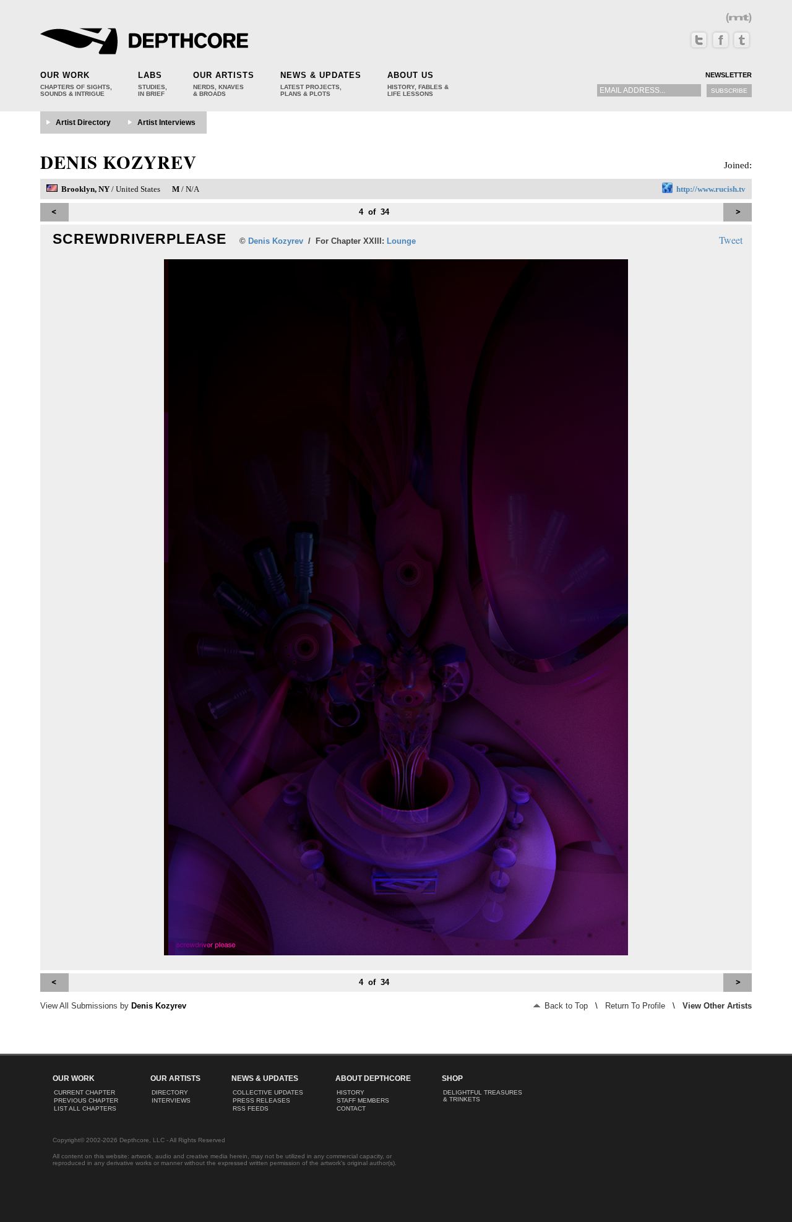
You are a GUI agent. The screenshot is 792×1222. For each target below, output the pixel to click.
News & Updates (320, 75)
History (350, 1092)
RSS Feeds (251, 1108)
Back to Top (565, 1005)
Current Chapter (84, 1092)
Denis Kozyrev (118, 162)
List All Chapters (85, 1108)
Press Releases (261, 1100)
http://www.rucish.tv (711, 189)
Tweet (730, 239)
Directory (170, 1092)
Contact (351, 1108)
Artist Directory (83, 122)
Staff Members (363, 1100)
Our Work (65, 75)
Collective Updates (268, 1092)
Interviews (171, 1100)
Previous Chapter (86, 1100)
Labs (150, 75)
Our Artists (223, 75)
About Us (410, 75)
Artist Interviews (166, 122)
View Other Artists (717, 1005)
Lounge (401, 241)
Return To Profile (635, 1005)
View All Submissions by (113, 1005)
